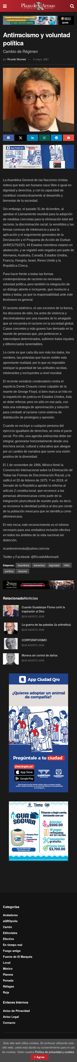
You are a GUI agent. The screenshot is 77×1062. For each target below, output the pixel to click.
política (9, 571)
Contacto (9, 1023)
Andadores (10, 915)
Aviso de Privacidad (16, 1011)
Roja (6, 992)
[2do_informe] (38, 584)
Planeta (8, 974)
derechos (39, 565)
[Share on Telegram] (56, 138)
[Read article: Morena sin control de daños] (11, 659)
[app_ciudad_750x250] (38, 156)
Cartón (7, 927)
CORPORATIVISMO (34, 640)
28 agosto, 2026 (34, 616)
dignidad (54, 565)
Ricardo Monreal (16, 59)
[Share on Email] (68, 138)
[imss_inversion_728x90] (38, 20)
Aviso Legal (11, 1017)
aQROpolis (10, 921)
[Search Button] (72, 6)
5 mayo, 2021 (41, 59)
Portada (8, 980)
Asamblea (23, 565)
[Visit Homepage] (38, 6)
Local (6, 963)
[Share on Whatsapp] (44, 138)
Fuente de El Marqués (17, 957)
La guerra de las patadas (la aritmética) (46, 625)
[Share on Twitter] (20, 138)
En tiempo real (12, 945)
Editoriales (10, 933)
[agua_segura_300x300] (38, 831)
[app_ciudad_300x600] (38, 732)
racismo (22, 571)
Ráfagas (8, 986)
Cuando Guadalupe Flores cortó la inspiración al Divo (43, 609)
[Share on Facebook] (8, 138)
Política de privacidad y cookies (54, 1052)
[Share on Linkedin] (32, 138)
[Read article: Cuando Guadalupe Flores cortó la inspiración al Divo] (11, 610)
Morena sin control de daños (39, 655)
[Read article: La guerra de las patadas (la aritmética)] (11, 628)
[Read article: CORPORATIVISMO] (11, 643)
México (8, 968)
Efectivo (8, 939)
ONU (67, 565)
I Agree (40, 1057)
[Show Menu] (5, 6)
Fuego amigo (12, 951)
